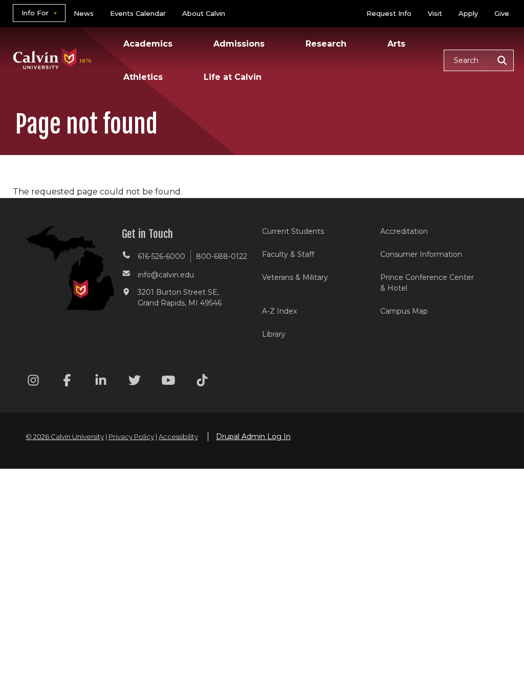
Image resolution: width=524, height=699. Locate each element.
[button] (479, 60)
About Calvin (203, 13)
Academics (147, 44)
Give (501, 13)
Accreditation (404, 231)
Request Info (388, 13)
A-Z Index (279, 311)
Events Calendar (138, 13)
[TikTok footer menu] (202, 382)
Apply (468, 13)
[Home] (52, 45)
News (84, 13)
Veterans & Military (295, 277)
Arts (396, 44)
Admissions (239, 44)
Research (325, 44)
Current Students (293, 231)
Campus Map (404, 311)
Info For (35, 13)
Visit (435, 13)
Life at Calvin (232, 77)
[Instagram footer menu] (33, 382)
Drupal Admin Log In (253, 436)
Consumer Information (421, 254)
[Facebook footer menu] (67, 382)
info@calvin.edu (166, 274)
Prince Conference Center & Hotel (427, 283)
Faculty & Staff (288, 254)
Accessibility (178, 436)
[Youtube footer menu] (168, 382)
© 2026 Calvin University (65, 436)
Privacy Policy (131, 436)
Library (274, 334)
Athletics (143, 77)
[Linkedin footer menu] (100, 382)
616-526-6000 (161, 256)
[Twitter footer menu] (134, 382)
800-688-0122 (221, 256)
